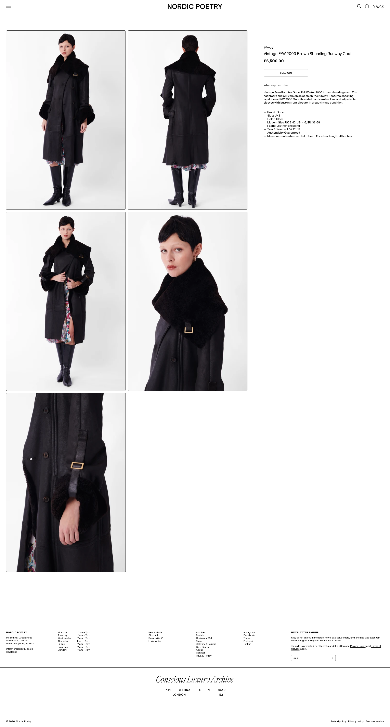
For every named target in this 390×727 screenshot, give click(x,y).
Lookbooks (154, 641)
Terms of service (375, 721)
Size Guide (202, 647)
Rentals (200, 635)
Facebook (249, 635)
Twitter (247, 644)
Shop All (153, 635)
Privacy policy (356, 721)
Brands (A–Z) (155, 638)
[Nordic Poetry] (195, 8)
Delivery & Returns (206, 644)
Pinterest (248, 641)
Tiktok (247, 638)
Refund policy (338, 721)
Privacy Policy (203, 656)
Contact (200, 653)
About (199, 650)
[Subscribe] (331, 658)
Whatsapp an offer (276, 85)
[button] (359, 6)
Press (199, 641)
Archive (200, 632)
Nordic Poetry (23, 721)
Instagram (249, 632)
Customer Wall (204, 638)
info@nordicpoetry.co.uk (19, 649)
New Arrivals (155, 632)
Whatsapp (11, 652)
